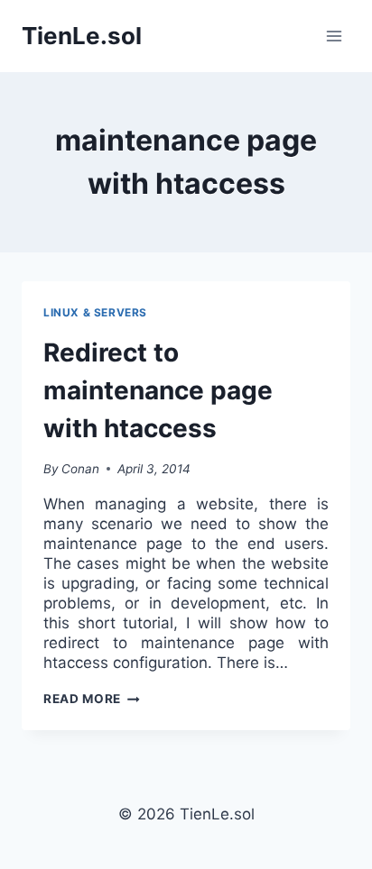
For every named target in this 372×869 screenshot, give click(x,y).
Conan (80, 469)
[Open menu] (333, 36)
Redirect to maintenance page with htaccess (158, 390)
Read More (91, 698)
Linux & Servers (95, 312)
